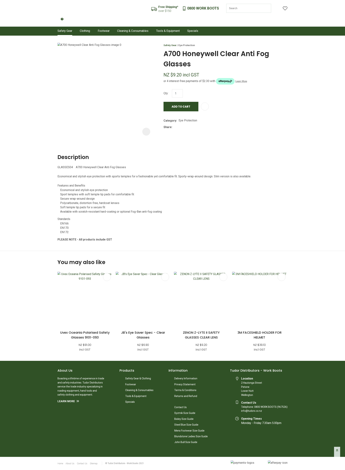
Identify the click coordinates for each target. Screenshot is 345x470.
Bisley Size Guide (184, 418)
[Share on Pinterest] (190, 127)
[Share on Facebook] (174, 127)
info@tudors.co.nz (251, 410)
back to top (337, 452)
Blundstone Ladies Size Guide (191, 436)
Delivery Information (185, 378)
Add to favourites (107, 277)
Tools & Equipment (168, 31)
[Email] (185, 127)
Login (277, 8)
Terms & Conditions (185, 390)
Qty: (166, 93)
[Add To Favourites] (205, 106)
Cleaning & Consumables (132, 31)
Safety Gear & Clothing (138, 378)
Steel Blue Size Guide (186, 424)
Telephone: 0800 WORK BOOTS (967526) (264, 406)
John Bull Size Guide (185, 442)
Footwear (104, 31)
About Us (70, 463)
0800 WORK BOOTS (203, 8)
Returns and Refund (185, 396)
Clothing (85, 31)
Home (60, 463)
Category (170, 120)
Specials (192, 31)
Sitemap (94, 463)
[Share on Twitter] (179, 127)
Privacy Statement (185, 384)
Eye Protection (186, 45)
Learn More (66, 401)
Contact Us (180, 407)
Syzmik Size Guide (184, 413)
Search (267, 8)
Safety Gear (65, 31)
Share (168, 127)
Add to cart (181, 106)
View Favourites (285, 8)
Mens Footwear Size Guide (189, 430)
